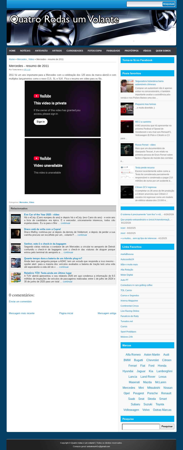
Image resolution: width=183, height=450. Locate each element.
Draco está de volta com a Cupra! (42, 229)
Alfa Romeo (133, 354)
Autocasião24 (127, 259)
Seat (141, 398)
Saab (131, 398)
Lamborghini (164, 371)
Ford (151, 365)
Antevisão (41, 51)
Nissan (168, 387)
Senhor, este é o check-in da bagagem (45, 243)
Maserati (134, 382)
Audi (166, 354)
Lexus (162, 376)
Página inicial (66, 313)
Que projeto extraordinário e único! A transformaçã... (146, 219)
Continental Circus (130, 306)
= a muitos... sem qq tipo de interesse (139, 238)
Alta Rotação (127, 269)
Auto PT (124, 280)
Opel (126, 393)
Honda (162, 365)
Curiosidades (74, 51)
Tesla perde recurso (145, 167)
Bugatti (138, 360)
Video (31, 59)
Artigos (57, 51)
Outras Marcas (162, 409)
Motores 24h (127, 337)
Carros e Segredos (130, 295)
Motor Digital (127, 275)
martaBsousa (127, 254)
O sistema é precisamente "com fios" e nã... (141, 214)
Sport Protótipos (128, 331)
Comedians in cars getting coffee (136, 285)
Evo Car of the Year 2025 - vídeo (41, 214)
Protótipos (132, 51)
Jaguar (141, 371)
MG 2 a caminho (143, 122)
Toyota (159, 404)
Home (12, 51)
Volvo (146, 409)
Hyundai (128, 371)
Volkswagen (131, 409)
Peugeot (138, 393)
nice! (123, 233)
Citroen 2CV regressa (145, 187)
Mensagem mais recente (21, 313)
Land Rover (148, 376)
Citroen (167, 360)
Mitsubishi (154, 387)
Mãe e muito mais (129, 264)
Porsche (152, 393)
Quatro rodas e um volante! (83, 443)
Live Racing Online (130, 311)
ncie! (123, 228)
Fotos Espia (95, 51)
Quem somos (163, 51)
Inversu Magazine (129, 300)
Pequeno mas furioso (145, 104)
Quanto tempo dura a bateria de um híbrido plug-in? (53, 258)
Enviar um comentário (20, 301)
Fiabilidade (113, 51)
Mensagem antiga (107, 313)
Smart (163, 398)
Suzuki (148, 404)
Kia (151, 371)
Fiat (143, 365)
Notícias (25, 51)
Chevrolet (152, 360)
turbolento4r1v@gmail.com (98, 446)
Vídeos (147, 51)
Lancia (133, 376)
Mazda (147, 382)
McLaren (161, 382)
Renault (166, 393)
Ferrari (132, 365)
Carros (124, 326)
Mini (141, 387)
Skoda (151, 398)
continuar (65, 223)
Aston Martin (152, 354)
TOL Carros (126, 290)
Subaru (135, 404)
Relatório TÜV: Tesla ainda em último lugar (48, 273)
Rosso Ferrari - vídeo (145, 145)
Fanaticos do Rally (130, 316)
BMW (127, 360)
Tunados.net (127, 321)
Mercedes (22, 59)
